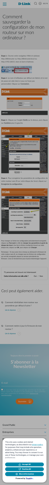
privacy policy (37, 445)
